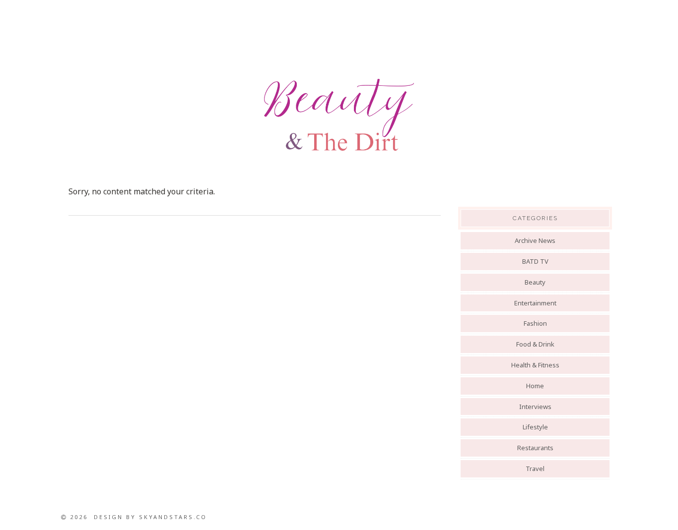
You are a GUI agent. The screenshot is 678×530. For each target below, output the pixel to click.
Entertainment (535, 302)
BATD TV (535, 261)
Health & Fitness (535, 364)
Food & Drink (535, 344)
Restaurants (535, 447)
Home (535, 385)
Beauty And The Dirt (339, 115)
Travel (535, 468)
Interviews (535, 406)
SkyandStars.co (173, 517)
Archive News (535, 240)
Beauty (535, 282)
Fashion (535, 323)
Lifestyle (535, 426)
